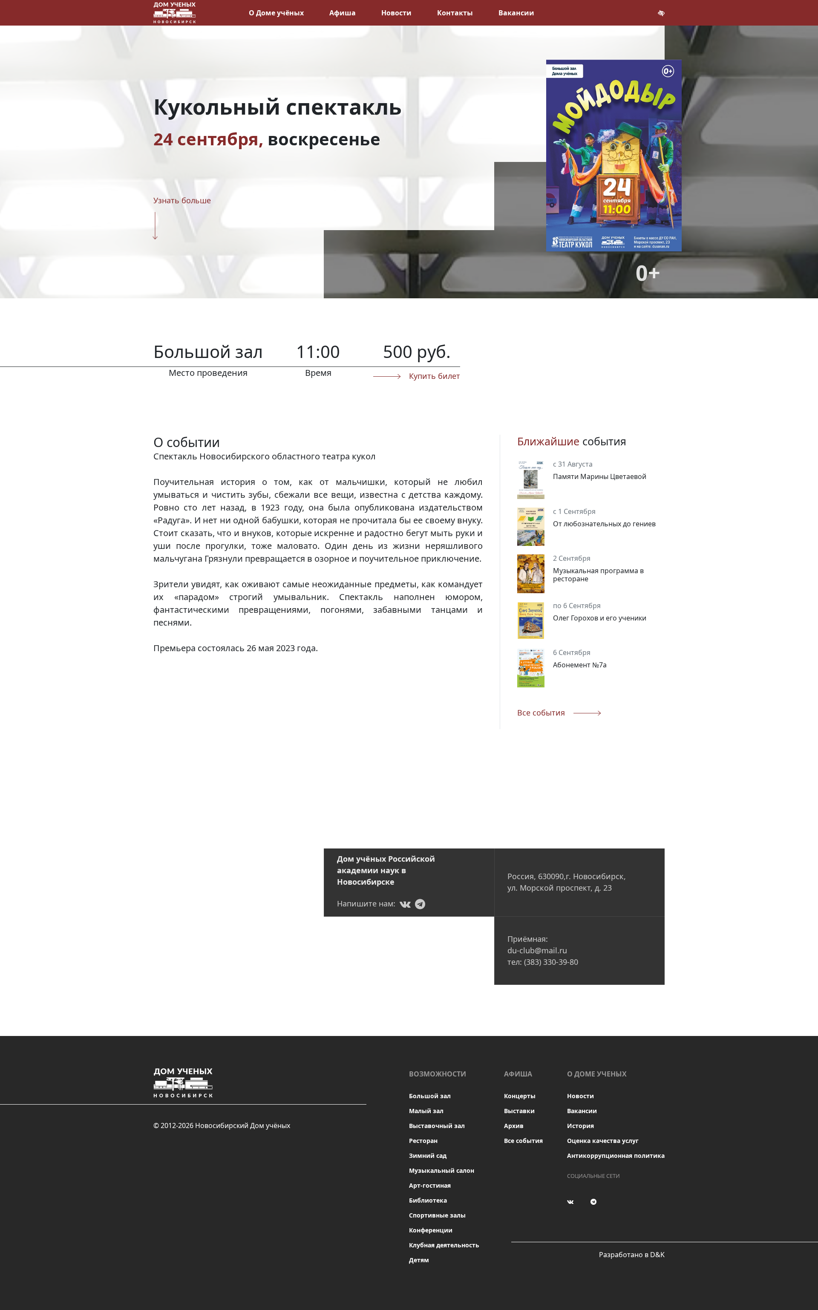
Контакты (455, 12)
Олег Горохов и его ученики (599, 618)
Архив (514, 1126)
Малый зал (426, 1111)
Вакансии (516, 12)
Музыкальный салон (441, 1170)
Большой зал (430, 1096)
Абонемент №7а (580, 664)
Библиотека (428, 1200)
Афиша (342, 12)
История (580, 1126)
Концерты (520, 1096)
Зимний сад (427, 1155)
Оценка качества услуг (603, 1141)
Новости (396, 12)
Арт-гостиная (430, 1185)
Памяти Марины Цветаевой (599, 476)
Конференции (430, 1230)
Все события (523, 1141)
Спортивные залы (437, 1215)
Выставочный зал (437, 1126)
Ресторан (423, 1141)
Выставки (519, 1111)
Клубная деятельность (444, 1245)
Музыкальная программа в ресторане (598, 574)
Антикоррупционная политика (616, 1155)
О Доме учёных (276, 12)
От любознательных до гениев (604, 523)
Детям (419, 1260)
